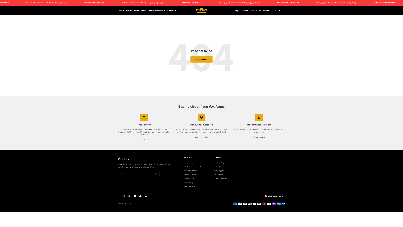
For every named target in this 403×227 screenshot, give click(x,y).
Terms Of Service (189, 186)
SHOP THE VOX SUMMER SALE (83, 3)
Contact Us (217, 167)
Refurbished (171, 10)
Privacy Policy (188, 182)
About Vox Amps (219, 163)
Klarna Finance (189, 179)
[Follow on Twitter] (124, 196)
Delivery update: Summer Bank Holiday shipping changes (34, 3)
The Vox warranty (259, 137)
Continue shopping (201, 59)
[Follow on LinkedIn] (145, 196)
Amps (120, 10)
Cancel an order (189, 163)
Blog (236, 10)
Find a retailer (264, 10)
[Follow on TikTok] (140, 196)
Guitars (129, 10)
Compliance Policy (220, 179)
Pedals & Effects (140, 10)
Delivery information (144, 140)
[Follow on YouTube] (135, 196)
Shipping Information (191, 171)
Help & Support (219, 171)
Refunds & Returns (190, 175)
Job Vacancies (219, 175)
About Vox (244, 10)
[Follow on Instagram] (129, 196)
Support (254, 10)
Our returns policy (201, 137)
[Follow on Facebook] (119, 196)
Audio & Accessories (155, 10)
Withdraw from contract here (193, 167)
